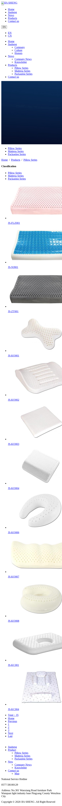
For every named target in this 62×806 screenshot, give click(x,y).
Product (12, 749)
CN (10, 35)
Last (10, 736)
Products (12, 18)
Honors (18, 53)
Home (11, 9)
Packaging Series (23, 73)
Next (10, 733)
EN (4, 27)
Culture (18, 50)
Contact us (13, 21)
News (11, 15)
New (10, 761)
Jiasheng (12, 12)
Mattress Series (22, 71)
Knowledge (21, 62)
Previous (12, 721)
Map (17, 773)
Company (20, 47)
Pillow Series (21, 68)
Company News (23, 59)
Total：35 (13, 715)
